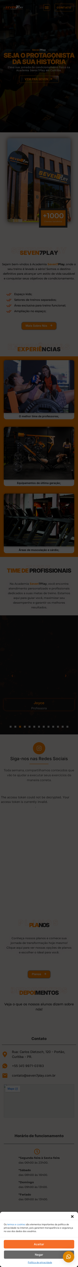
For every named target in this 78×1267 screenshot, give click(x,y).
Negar (39, 1254)
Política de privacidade (40, 1262)
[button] (72, 1216)
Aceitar (39, 1244)
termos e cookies (16, 1224)
